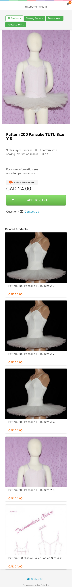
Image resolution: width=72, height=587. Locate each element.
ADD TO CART (37, 200)
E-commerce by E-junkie (36, 585)
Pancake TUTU (16, 24)
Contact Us (31, 211)
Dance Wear (54, 18)
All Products (14, 18)
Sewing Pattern (34, 18)
